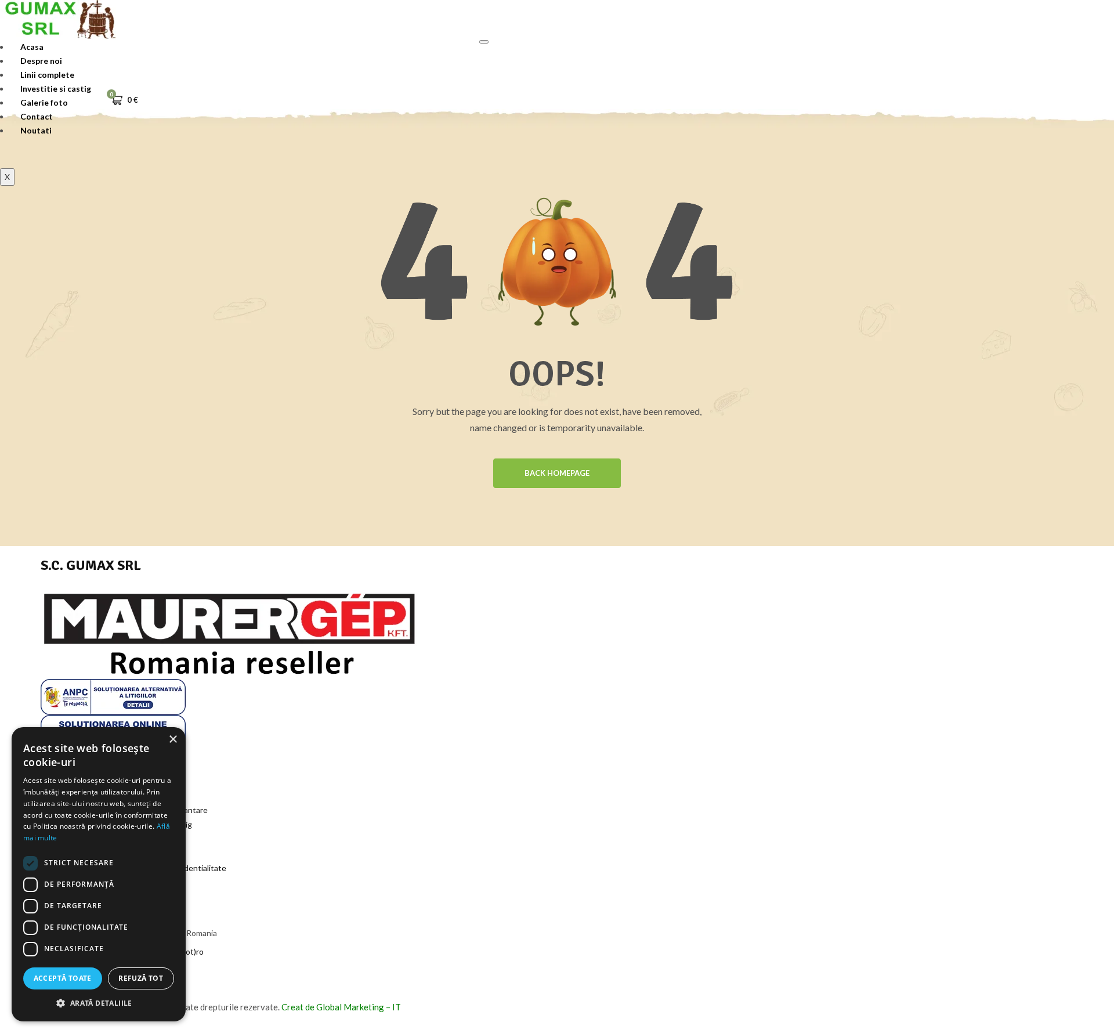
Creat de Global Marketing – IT (341, 1007)
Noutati (36, 130)
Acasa (32, 47)
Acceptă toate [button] (63, 978)
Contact (36, 116)
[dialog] (99, 874)
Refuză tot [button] (140, 978)
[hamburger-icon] (484, 42)
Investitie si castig (55, 88)
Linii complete (47, 75)
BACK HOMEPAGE (557, 473)
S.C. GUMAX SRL (91, 565)
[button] (98, 1003)
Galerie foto (44, 102)
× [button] (172, 739)
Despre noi (41, 61)
